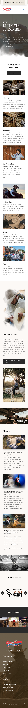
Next (25, 593)
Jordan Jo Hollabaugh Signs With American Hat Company (13, 531)
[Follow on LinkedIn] (19, 650)
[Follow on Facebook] (8, 650)
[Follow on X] (16, 650)
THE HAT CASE (20, 2)
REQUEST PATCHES (10, 2)
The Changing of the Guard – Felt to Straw (13, 452)
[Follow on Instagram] (12, 650)
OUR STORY (14, 73)
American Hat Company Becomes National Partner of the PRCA (13, 492)
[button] (4, 622)
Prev (2, 593)
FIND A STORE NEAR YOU (13, 361)
